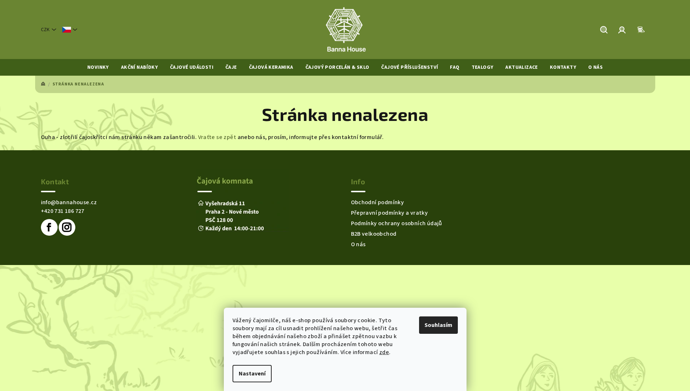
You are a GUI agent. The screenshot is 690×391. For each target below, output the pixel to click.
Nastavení (252, 374)
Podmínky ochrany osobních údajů (396, 223)
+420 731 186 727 (62, 211)
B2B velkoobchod (374, 234)
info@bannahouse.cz (69, 202)
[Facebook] (49, 227)
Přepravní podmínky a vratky (389, 213)
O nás (358, 244)
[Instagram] (67, 227)
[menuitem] (98, 67)
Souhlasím (438, 325)
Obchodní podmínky (377, 202)
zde (384, 352)
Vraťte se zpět (217, 137)
